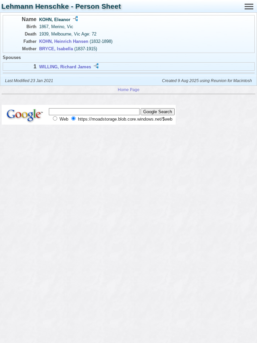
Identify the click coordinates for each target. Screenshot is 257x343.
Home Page (129, 89)
